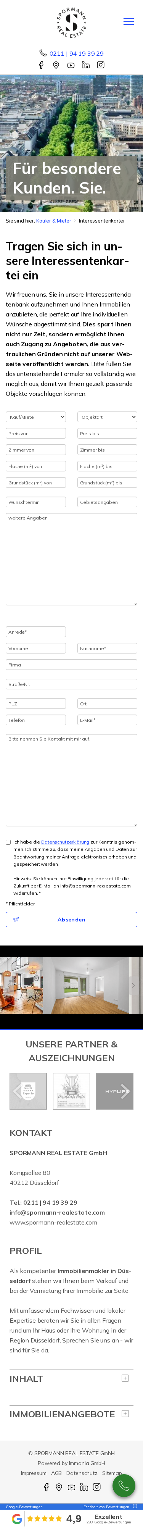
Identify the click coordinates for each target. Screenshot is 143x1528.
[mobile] (128, 22)
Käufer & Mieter (53, 221)
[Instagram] (101, 65)
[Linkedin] (86, 65)
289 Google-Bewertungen (109, 1522)
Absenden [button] (71, 919)
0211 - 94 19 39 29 (123, 1485)
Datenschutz (82, 1473)
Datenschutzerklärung (65, 842)
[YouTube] (71, 65)
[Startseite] (71, 22)
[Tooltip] (133, 1507)
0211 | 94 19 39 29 (77, 53)
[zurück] (18, 1091)
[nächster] (124, 1091)
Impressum (34, 1473)
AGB (56, 1473)
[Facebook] (41, 65)
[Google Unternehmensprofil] (56, 65)
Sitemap (112, 1473)
